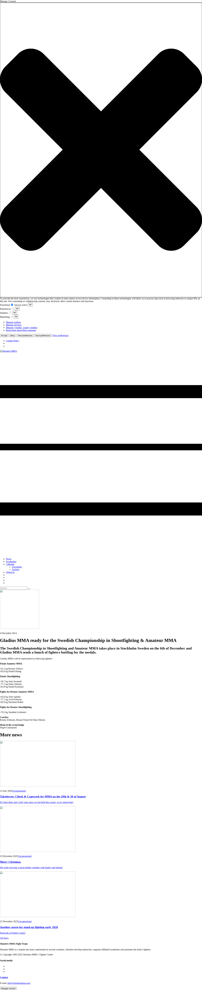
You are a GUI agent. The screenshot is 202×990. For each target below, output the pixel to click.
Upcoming (17, 567)
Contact (4, 977)
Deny (12, 335)
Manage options (13, 322)
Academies (11, 561)
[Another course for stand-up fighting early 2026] (101, 894)
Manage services (13, 325)
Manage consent (8, 988)
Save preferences (42, 335)
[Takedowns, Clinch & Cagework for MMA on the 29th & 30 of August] (101, 764)
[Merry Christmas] (101, 829)
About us (10, 572)
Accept (4, 335)
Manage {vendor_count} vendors (21, 327)
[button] (101, 150)
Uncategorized (19, 791)
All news (4, 938)
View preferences (25, 335)
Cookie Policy (12, 340)
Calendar (10, 564)
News (8, 559)
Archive (15, 569)
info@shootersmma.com (18, 983)
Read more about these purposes (21, 330)
